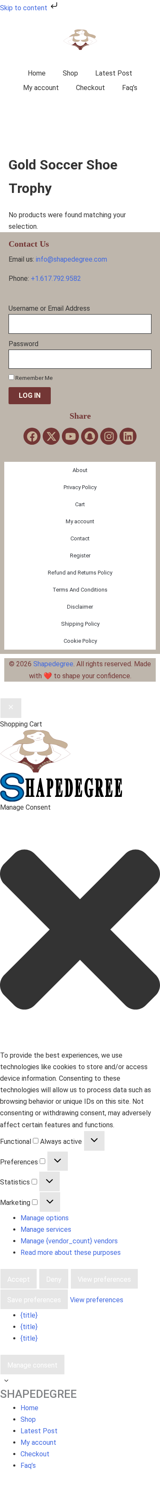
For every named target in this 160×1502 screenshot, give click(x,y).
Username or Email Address (49, 308)
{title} (29, 1315)
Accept (18, 1279)
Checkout (90, 88)
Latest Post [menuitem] (39, 1431)
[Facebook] (32, 436)
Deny (53, 1279)
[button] (80, 931)
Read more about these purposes (70, 1252)
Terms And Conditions (80, 589)
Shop (70, 73)
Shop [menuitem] (28, 1419)
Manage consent (32, 1365)
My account (41, 88)
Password (23, 344)
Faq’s (129, 88)
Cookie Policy (80, 641)
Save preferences (34, 1300)
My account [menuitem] (38, 1442)
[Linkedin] (128, 436)
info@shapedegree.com (71, 259)
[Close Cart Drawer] (11, 708)
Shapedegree (53, 664)
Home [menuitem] (29, 1408)
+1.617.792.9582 (56, 278)
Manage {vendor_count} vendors (69, 1241)
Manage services (45, 1229)
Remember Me (33, 377)
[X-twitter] (51, 436)
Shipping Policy (80, 624)
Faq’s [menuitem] (28, 1465)
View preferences (104, 1279)
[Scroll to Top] (80, 1380)
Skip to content (24, 8)
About (80, 470)
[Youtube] (70, 436)
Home (37, 73)
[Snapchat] (89, 436)
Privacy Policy (80, 487)
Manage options (44, 1218)
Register (80, 555)
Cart (80, 504)
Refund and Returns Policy (80, 572)
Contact (80, 538)
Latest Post (113, 73)
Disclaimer (80, 607)
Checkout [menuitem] (34, 1454)
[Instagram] (108, 436)
